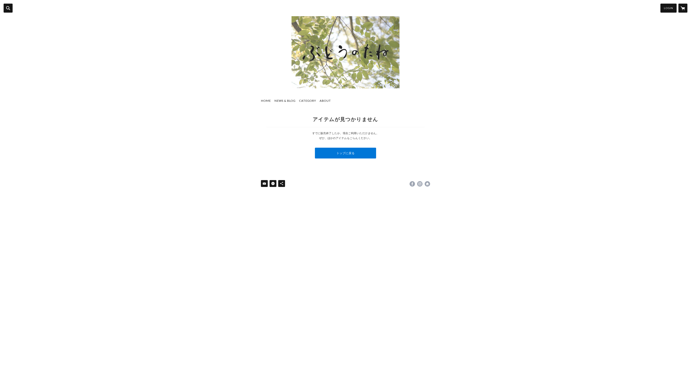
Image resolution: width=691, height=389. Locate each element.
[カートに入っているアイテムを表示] (682, 8)
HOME (266, 100)
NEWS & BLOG (284, 100)
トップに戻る (346, 153)
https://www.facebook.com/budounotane (412, 184)
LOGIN (668, 8)
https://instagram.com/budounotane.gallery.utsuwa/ (420, 184)
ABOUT (325, 100)
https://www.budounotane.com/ (427, 184)
